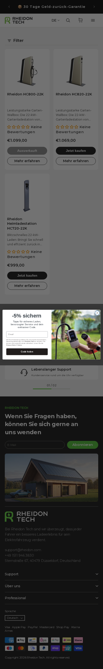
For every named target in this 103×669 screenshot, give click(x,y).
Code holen (27, 351)
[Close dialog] (97, 313)
